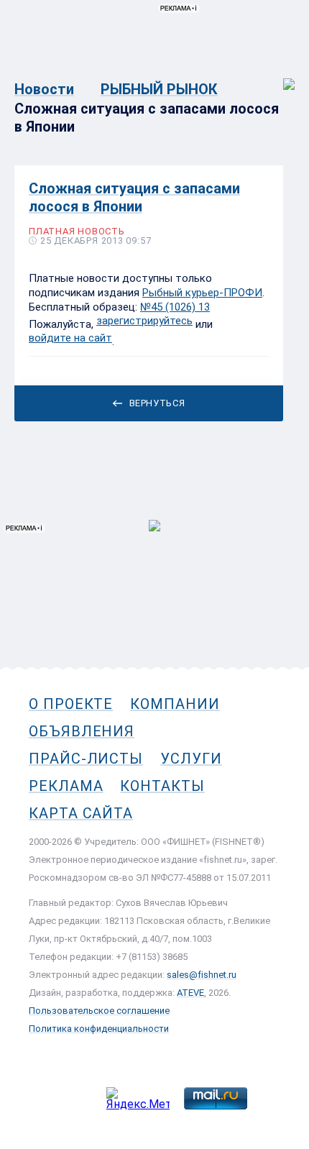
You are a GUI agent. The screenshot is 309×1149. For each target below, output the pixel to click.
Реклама (66, 786)
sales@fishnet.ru (201, 974)
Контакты (162, 786)
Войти (279, 76)
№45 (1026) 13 (175, 307)
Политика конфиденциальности (99, 1028)
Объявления (81, 731)
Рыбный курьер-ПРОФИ (202, 292)
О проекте (71, 704)
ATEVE (190, 992)
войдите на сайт (70, 337)
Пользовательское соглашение (99, 1010)
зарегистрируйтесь (144, 320)
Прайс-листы (86, 758)
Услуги (191, 758)
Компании (174, 704)
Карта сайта (81, 813)
